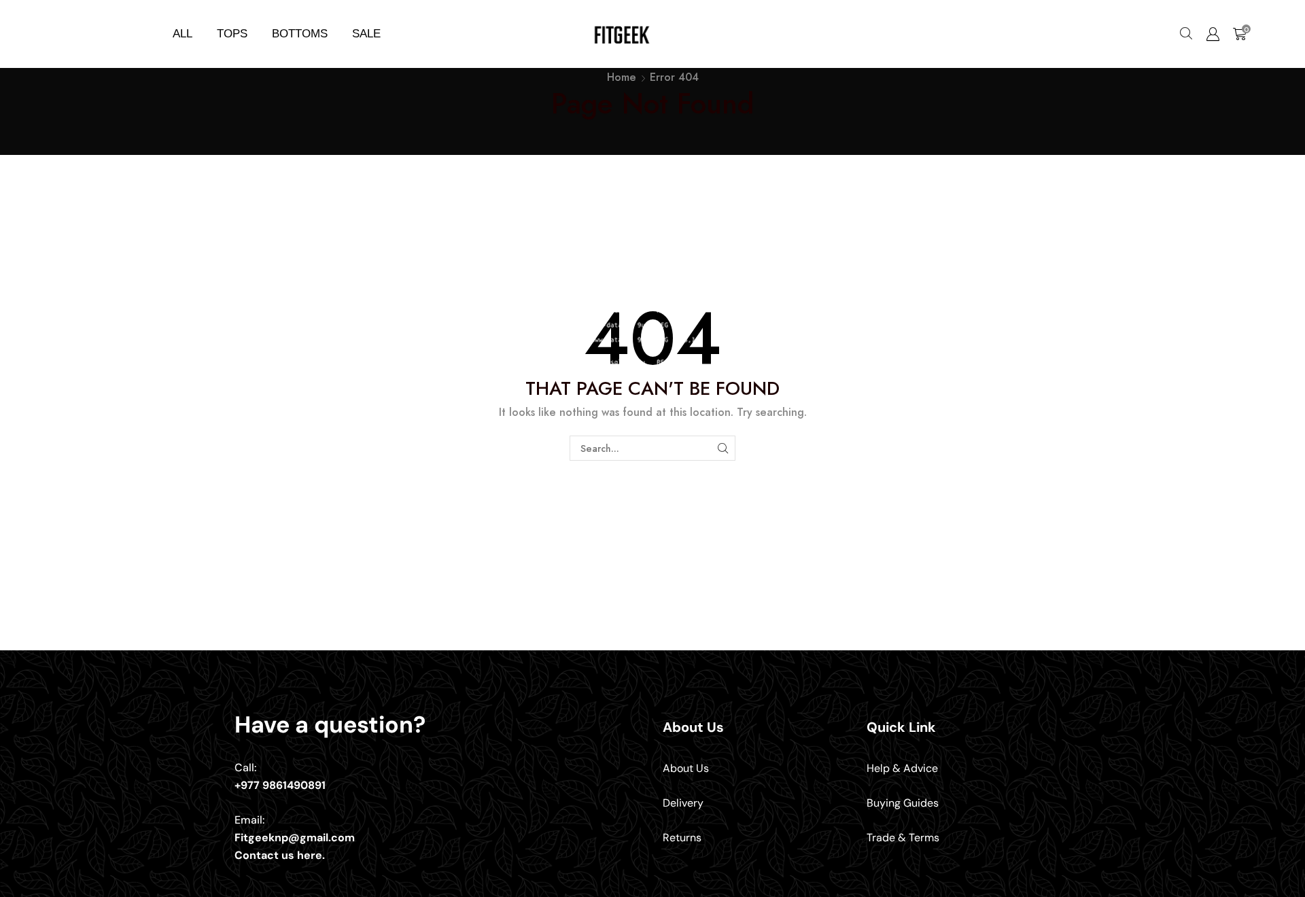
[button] (1186, 34)
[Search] (722, 448)
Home (621, 77)
